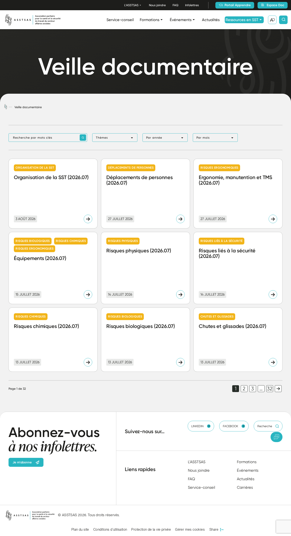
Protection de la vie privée (151, 529)
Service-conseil (120, 19)
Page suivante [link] (278, 388)
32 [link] (269, 389)
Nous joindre (157, 5)
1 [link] (235, 389)
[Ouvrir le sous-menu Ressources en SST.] (260, 19)
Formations (149, 19)
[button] (114, 137)
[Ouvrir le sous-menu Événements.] (194, 19)
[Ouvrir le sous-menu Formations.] (161, 19)
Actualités (211, 19)
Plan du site (80, 529)
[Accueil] (5, 107)
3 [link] (252, 389)
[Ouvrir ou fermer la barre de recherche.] (283, 20)
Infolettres (192, 5)
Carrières (245, 487)
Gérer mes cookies (190, 529)
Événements (181, 19)
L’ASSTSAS (131, 5)
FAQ (175, 5)
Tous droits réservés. (104, 515)
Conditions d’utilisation (110, 529)
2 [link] (244, 389)
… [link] (261, 389)
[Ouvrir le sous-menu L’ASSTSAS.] (140, 5)
